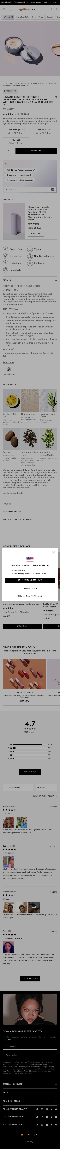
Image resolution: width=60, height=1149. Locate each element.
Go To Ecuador (30, 588)
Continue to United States (30, 580)
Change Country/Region (30, 596)
